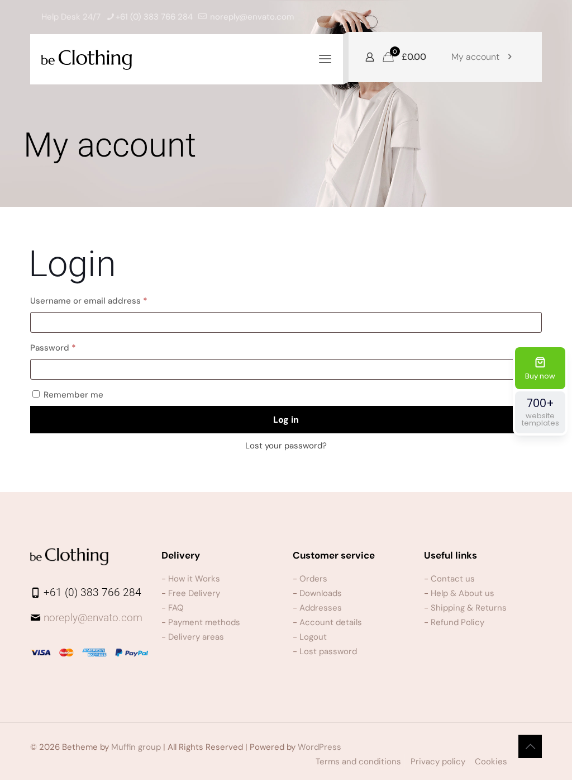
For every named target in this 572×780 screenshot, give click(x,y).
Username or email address (107, 300)
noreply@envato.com (252, 16)
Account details (330, 622)
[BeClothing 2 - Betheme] (86, 59)
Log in (286, 420)
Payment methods (204, 622)
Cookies (491, 761)
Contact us (453, 578)
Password (71, 347)
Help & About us (462, 593)
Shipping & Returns (469, 607)
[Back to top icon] (530, 746)
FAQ (176, 607)
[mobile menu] (325, 59)
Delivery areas (196, 636)
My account (475, 57)
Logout (313, 636)
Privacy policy (438, 761)
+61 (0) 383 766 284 (154, 16)
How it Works (194, 578)
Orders (313, 578)
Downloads (320, 593)
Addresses (320, 607)
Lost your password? (286, 445)
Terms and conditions (358, 761)
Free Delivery (194, 593)
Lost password (328, 651)
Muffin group (136, 747)
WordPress (319, 747)
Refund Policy (457, 622)
